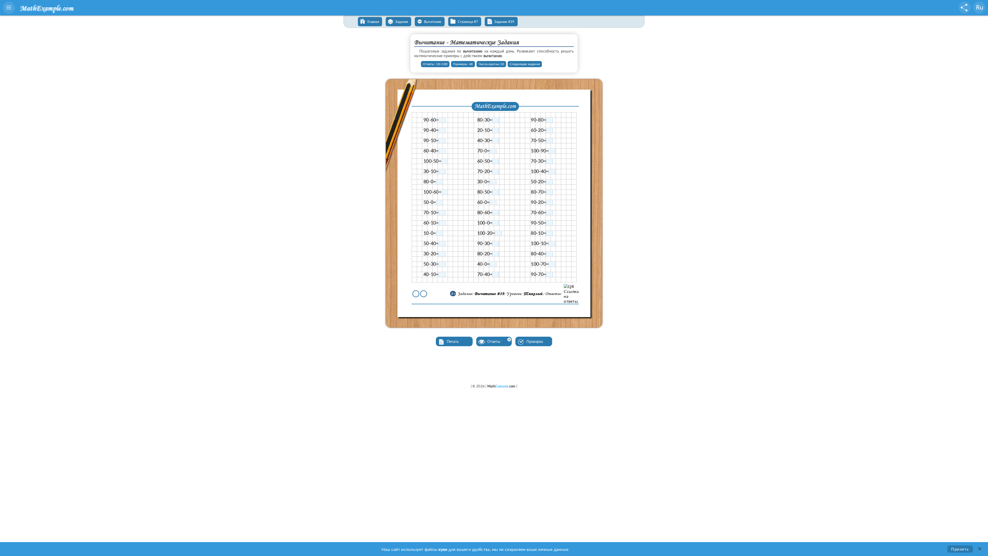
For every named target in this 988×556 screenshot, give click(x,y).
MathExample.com (46, 8)
